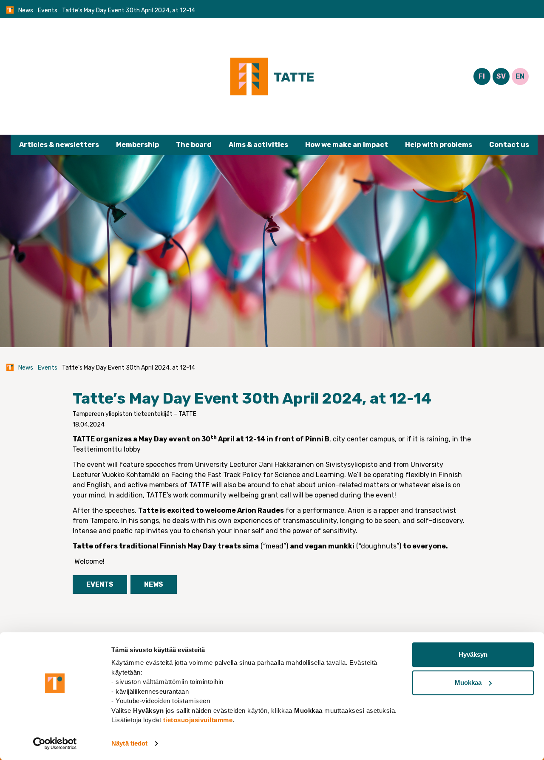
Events (47, 10)
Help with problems (438, 145)
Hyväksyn (473, 654)
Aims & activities (258, 145)
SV (501, 76)
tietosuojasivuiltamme (198, 719)
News (25, 10)
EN (520, 76)
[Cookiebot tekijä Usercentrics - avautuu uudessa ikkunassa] (55, 743)
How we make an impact (346, 145)
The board (194, 145)
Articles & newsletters (59, 145)
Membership (137, 145)
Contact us (509, 145)
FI (482, 76)
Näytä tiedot (129, 743)
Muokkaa (468, 682)
